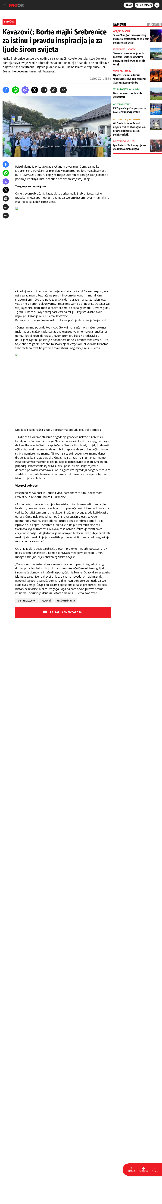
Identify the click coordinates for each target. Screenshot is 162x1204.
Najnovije (131, 1170)
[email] (44, 90)
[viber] (25, 90)
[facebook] (6, 90)
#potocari (46, 600)
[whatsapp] (15, 90)
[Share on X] (34, 90)
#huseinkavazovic (26, 600)
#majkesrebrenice (66, 600)
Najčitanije (143, 1171)
